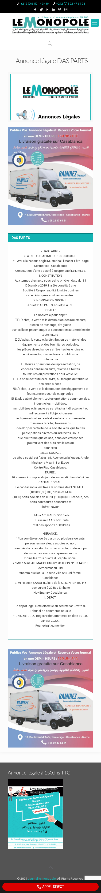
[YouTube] (47, 9)
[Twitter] (41, 9)
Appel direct (53, 887)
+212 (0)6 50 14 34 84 (35, 3)
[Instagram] (65, 9)
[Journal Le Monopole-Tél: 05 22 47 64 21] (50, 25)
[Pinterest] (59, 9)
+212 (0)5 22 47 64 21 (70, 3)
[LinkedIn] (53, 9)
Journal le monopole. (42, 878)
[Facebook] (35, 9)
